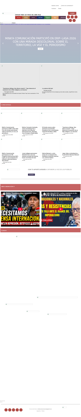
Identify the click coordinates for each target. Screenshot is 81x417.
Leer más (4, 95)
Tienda (59, 8)
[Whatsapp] (74, 20)
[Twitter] (72, 17)
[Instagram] (70, 20)
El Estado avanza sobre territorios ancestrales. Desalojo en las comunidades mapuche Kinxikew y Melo (50, 129)
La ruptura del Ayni (47, 88)
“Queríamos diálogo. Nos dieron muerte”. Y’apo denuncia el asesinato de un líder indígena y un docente (19, 89)
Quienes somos (55, 5)
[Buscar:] (6, 22)
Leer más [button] (40, 48)
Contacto (54, 8)
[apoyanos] (9, 188)
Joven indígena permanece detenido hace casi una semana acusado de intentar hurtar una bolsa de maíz (30, 155)
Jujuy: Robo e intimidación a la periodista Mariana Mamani (70, 154)
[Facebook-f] (6, 409)
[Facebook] (68, 17)
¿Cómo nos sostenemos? (67, 5)
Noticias (18, 17)
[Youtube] (76, 17)
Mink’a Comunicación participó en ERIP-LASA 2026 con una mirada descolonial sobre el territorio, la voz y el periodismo (10, 130)
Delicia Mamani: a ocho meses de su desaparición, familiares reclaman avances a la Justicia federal (50, 155)
